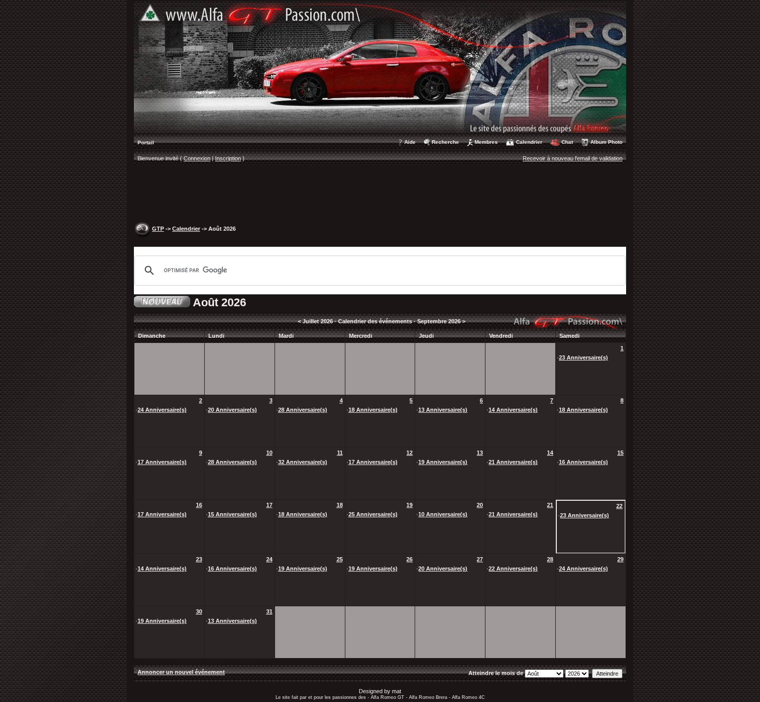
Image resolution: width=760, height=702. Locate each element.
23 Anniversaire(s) (583, 357)
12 (409, 453)
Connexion (197, 158)
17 (269, 505)
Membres (486, 142)
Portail (146, 142)
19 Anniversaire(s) (442, 462)
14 (550, 453)
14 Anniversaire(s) (513, 410)
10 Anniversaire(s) (442, 514)
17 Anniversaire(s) (162, 462)
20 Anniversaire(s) (232, 410)
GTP (158, 229)
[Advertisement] (380, 194)
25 (340, 559)
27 (480, 559)
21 (550, 505)
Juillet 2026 (317, 321)
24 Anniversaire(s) (162, 410)
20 (480, 505)
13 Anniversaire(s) (442, 410)
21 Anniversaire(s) (513, 462)
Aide (410, 142)
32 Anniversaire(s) (302, 462)
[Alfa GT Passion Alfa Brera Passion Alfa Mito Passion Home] (380, 67)
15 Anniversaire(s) (232, 514)
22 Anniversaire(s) (513, 568)
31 (269, 611)
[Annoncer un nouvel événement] (162, 300)
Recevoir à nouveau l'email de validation (572, 158)
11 (340, 453)
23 (199, 559)
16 (199, 505)
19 (409, 505)
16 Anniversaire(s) (583, 462)
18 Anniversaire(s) (373, 410)
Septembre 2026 (439, 321)
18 (340, 505)
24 (269, 559)
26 (409, 559)
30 (199, 611)
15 (620, 453)
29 (620, 559)
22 (619, 506)
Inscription (228, 158)
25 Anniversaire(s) (373, 514)
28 (550, 559)
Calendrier (529, 142)
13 (480, 453)
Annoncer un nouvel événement (181, 672)
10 (269, 453)
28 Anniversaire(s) (302, 410)
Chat (567, 142)
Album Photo (606, 142)
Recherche (445, 142)
